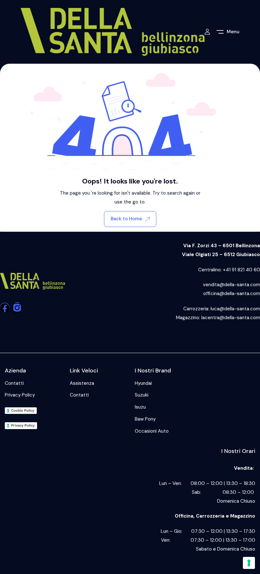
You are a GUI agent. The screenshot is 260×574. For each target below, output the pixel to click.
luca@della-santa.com (235, 309)
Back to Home (126, 219)
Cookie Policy (22, 410)
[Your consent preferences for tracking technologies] (249, 563)
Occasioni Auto (152, 431)
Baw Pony (145, 419)
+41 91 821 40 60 (241, 270)
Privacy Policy (20, 395)
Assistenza (82, 383)
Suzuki (141, 395)
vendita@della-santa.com (231, 284)
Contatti (14, 383)
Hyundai (143, 383)
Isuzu (140, 407)
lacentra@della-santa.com (230, 317)
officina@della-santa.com (231, 293)
